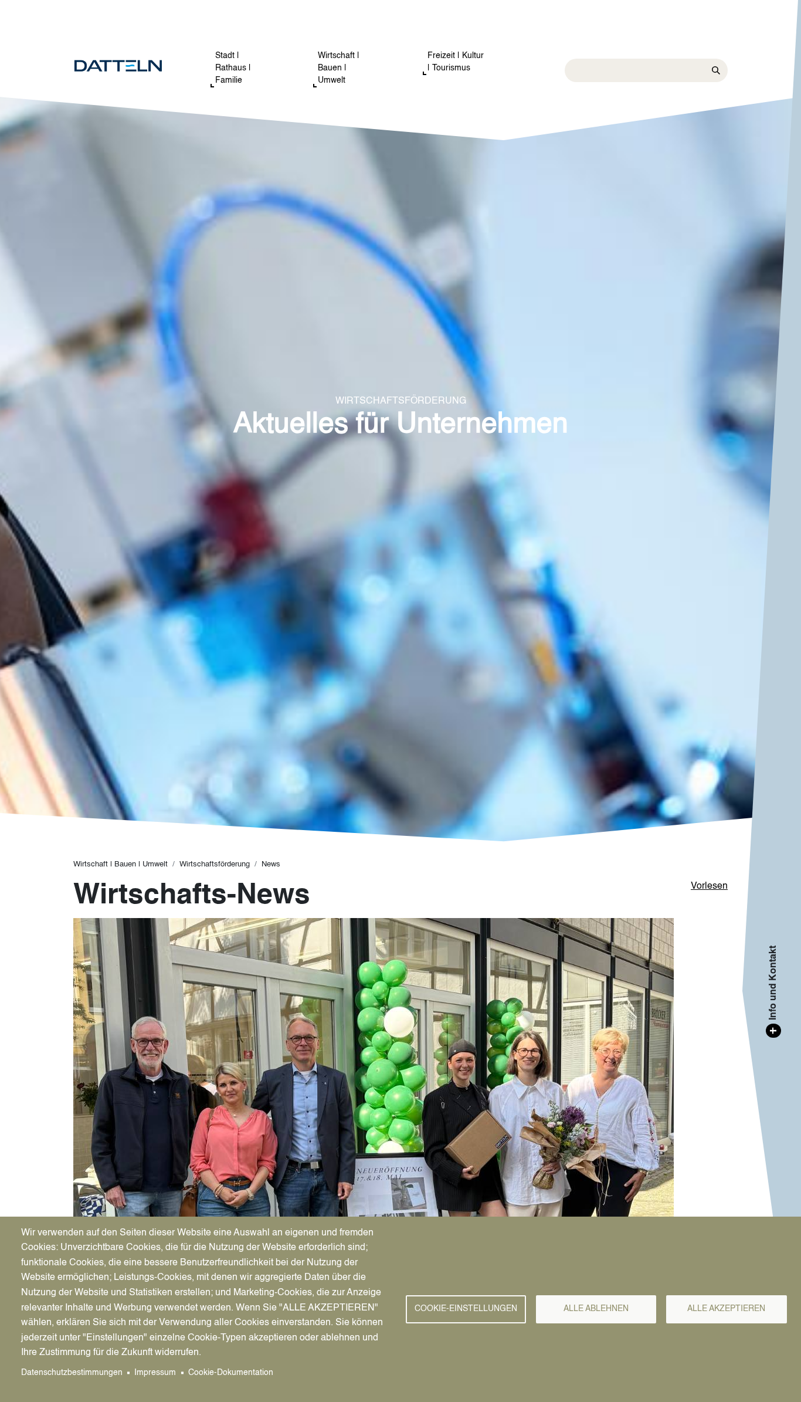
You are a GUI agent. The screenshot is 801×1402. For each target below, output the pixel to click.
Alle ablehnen (596, 1309)
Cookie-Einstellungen (466, 1309)
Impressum (155, 1373)
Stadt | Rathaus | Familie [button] (233, 68)
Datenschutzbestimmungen (72, 1373)
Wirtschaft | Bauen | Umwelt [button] (338, 68)
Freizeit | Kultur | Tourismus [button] (455, 62)
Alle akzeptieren (726, 1309)
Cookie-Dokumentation (230, 1373)
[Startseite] (129, 66)
